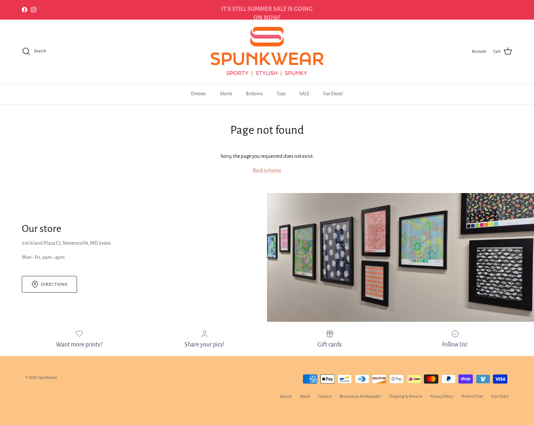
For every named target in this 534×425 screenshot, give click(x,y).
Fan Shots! (333, 93)
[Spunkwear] (267, 51)
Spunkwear (47, 377)
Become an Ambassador (360, 396)
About (305, 396)
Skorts (226, 93)
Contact (325, 396)
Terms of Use (472, 396)
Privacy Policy (441, 396)
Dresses (198, 93)
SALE (304, 93)
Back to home (267, 170)
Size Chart (500, 396)
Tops (281, 93)
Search (286, 396)
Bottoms (254, 93)
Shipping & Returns (405, 396)
